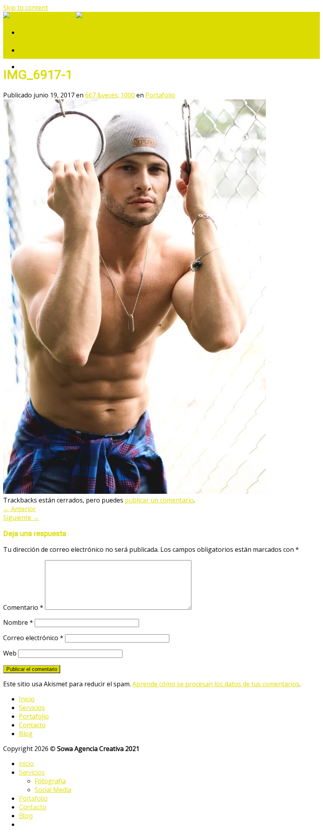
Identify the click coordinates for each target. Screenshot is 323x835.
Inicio (27, 699)
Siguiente (21, 517)
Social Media (53, 789)
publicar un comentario (159, 500)
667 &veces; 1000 (110, 95)
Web (10, 653)
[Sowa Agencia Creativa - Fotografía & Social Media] (76, 16)
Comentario (23, 607)
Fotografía (50, 781)
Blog (26, 733)
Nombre (18, 622)
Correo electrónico (33, 637)
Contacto (32, 725)
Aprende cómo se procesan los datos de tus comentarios (215, 684)
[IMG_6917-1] (134, 491)
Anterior (19, 508)
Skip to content (25, 7)
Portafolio (160, 95)
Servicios (32, 707)
